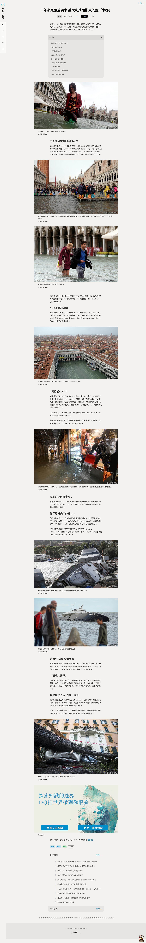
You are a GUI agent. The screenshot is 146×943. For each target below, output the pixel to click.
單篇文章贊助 (55, 828)
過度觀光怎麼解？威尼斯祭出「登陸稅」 (72, 884)
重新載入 (76, 932)
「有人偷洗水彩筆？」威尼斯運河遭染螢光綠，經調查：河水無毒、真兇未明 (79, 888)
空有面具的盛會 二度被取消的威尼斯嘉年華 (73, 897)
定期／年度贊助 (93, 828)
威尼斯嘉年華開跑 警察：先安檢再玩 (71, 893)
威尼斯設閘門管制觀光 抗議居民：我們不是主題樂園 (77, 861)
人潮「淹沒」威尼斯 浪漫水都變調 (70, 875)
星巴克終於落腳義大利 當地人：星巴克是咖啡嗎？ (76, 866)
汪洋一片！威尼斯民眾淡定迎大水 (70, 870)
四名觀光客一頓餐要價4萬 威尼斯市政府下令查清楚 (76, 879)
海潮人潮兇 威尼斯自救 (66, 902)
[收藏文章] (77, 16)
